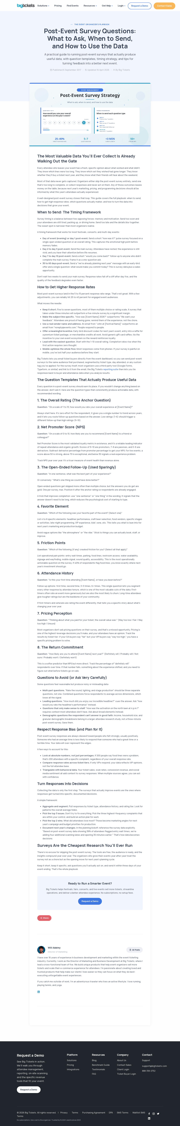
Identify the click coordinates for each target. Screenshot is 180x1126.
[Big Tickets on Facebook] (149, 1113)
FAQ (94, 1073)
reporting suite (110, 369)
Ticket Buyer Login (126, 1073)
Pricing (58, 5)
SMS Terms (122, 1112)
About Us (121, 1060)
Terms (75, 1112)
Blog (94, 1060)
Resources (89, 5)
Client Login (123, 1069)
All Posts (136, 950)
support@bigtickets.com (152, 1066)
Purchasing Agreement (93, 1112)
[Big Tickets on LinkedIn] (149, 1118)
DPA (111, 1112)
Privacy (64, 1112)
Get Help (106, 5)
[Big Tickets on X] (158, 1113)
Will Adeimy (54, 947)
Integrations (73, 1069)
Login (120, 5)
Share (45, 918)
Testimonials (98, 1069)
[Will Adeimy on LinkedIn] (38, 992)
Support (146, 1060)
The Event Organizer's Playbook (91, 24)
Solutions (42, 5)
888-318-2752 (148, 1070)
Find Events (73, 5)
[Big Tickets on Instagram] (153, 1113)
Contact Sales (164, 5)
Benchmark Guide (101, 1064)
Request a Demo (139, 5)
